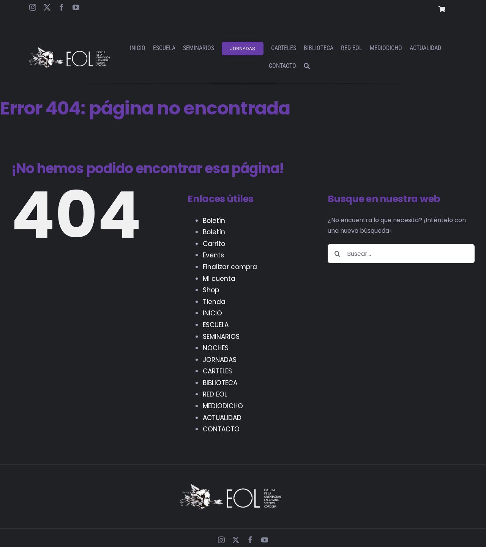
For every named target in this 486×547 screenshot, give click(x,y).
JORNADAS (220, 359)
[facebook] (61, 7)
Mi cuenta (219, 278)
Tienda (214, 301)
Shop (211, 290)
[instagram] (32, 7)
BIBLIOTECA (220, 382)
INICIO (212, 313)
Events (213, 255)
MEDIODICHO (223, 406)
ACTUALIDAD (222, 417)
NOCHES (216, 348)
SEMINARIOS (221, 336)
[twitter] (47, 7)
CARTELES (217, 371)
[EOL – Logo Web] (69, 49)
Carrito (214, 243)
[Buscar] (307, 66)
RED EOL (215, 394)
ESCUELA (216, 324)
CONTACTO (221, 429)
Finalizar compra (230, 266)
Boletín (214, 220)
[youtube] (76, 7)
